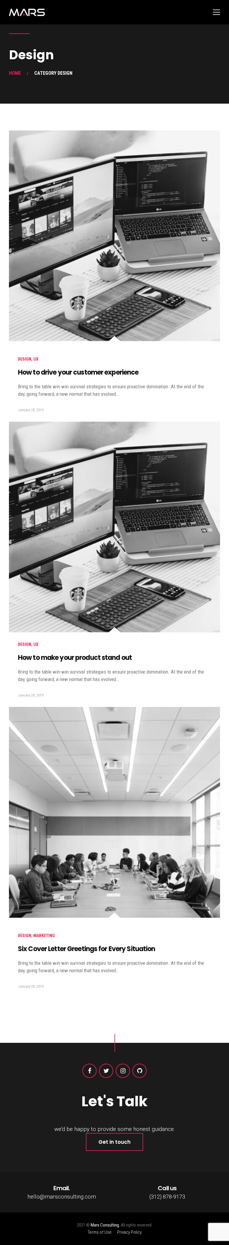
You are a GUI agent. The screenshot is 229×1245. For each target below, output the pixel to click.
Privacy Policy (129, 1232)
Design (24, 359)
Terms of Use (100, 1232)
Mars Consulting (105, 1225)
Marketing (44, 935)
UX (35, 359)
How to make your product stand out (75, 657)
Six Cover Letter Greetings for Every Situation (86, 948)
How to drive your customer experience (78, 372)
